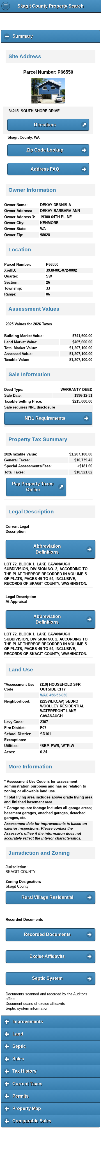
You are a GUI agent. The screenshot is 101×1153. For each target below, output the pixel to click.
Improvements (29, 1023)
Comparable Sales (33, 1122)
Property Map (28, 1110)
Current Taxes (28, 1085)
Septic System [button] (47, 978)
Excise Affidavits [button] (47, 956)
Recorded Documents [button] (47, 934)
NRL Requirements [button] (45, 418)
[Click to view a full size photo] (48, 102)
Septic (20, 1048)
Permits (21, 1098)
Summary (24, 38)
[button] (48, 125)
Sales (19, 1060)
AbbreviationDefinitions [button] (47, 549)
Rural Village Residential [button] (47, 897)
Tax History (25, 1073)
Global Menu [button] (5, 6)
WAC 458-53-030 (53, 695)
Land (19, 1036)
